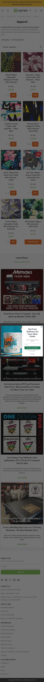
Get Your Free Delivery (32, 347)
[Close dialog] (41, 327)
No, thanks (32, 354)
